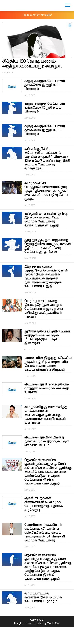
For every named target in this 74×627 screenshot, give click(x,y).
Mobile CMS (53, 623)
